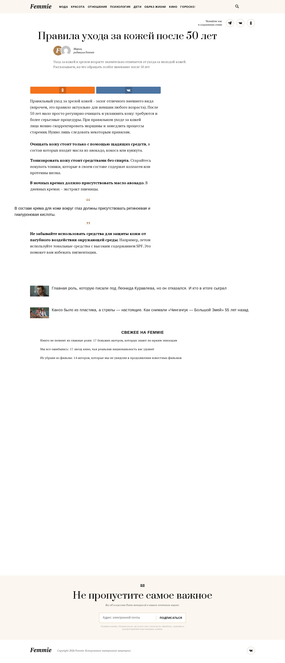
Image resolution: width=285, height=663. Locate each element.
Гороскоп (188, 6)
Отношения (97, 6)
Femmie (52, 5)
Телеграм (230, 23)
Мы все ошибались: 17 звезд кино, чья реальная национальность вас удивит (97, 349)
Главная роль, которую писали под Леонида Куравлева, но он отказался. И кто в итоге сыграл (139, 288)
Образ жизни (155, 6)
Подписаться (171, 617)
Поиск (237, 6)
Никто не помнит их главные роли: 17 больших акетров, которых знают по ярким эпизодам (108, 340)
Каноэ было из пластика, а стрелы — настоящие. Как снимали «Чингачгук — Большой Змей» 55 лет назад (150, 310)
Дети (137, 6)
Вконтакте (240, 23)
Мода (63, 6)
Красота (78, 6)
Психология (120, 6)
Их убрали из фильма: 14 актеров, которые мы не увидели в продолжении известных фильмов (111, 358)
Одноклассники (251, 23)
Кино (173, 6)
